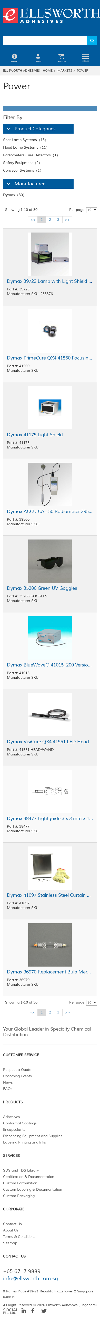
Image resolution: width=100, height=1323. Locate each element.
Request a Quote (17, 1070)
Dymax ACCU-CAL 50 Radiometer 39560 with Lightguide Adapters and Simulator (50, 511)
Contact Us (12, 1224)
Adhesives (11, 1117)
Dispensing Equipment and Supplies (32, 1136)
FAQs (7, 1089)
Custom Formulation (20, 1183)
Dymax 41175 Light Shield (35, 435)
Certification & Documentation (28, 1177)
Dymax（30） (14, 195)
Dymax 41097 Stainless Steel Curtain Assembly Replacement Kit (50, 895)
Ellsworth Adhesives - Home (28, 71)
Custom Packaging (19, 1196)
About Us (10, 1230)
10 (89, 210)
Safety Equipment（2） (22, 163)
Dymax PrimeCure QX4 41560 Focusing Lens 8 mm (50, 358)
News (8, 1082)
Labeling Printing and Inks (24, 1142)
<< (32, 219)
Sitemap (10, 1243)
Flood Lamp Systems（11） (26, 147)
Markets (64, 71)
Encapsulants (14, 1129)
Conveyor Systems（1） (23, 170)
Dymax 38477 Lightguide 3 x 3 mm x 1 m (50, 818)
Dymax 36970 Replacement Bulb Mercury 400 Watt (50, 972)
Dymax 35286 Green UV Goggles (42, 588)
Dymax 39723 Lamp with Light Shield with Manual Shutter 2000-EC (50, 281)
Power (82, 71)
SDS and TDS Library (21, 1170)
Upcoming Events (17, 1076)
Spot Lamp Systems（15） (25, 140)
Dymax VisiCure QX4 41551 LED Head (48, 741)
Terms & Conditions (19, 1237)
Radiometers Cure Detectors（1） (31, 155)
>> (67, 219)
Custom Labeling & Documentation (32, 1189)
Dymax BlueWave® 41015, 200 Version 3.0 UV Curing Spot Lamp (50, 665)
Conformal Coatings (20, 1123)
